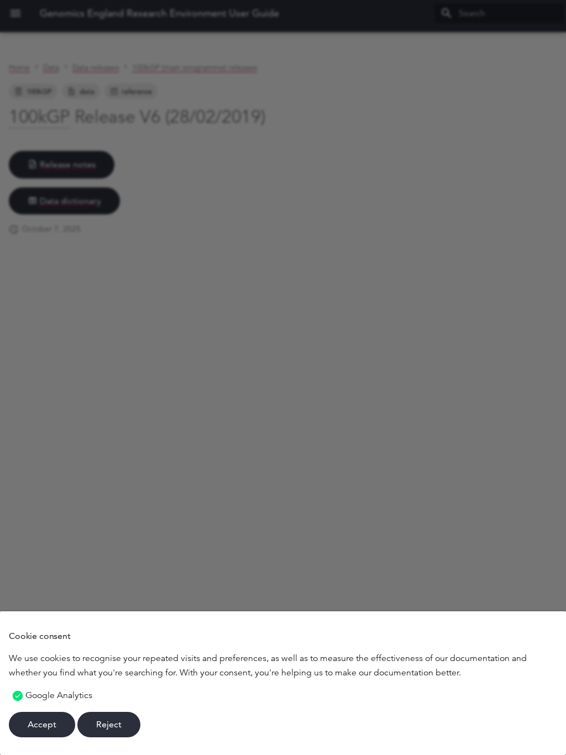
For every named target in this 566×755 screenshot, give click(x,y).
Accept (42, 724)
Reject (109, 724)
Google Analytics (58, 695)
